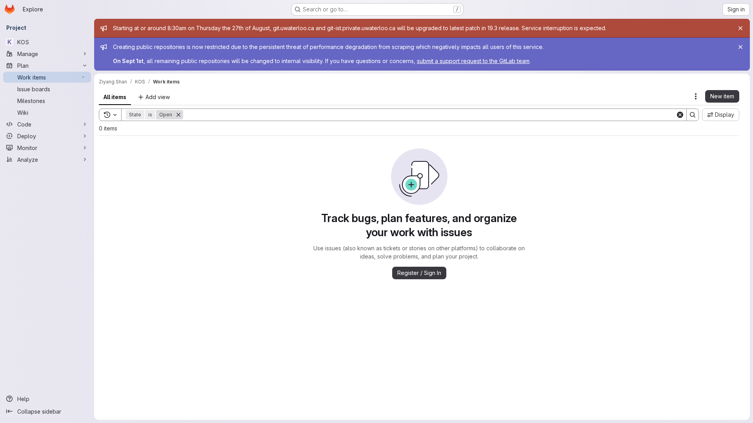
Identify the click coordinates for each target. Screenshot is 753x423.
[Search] (692, 114)
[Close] (740, 28)
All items (115, 97)
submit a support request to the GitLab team (473, 61)
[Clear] (680, 114)
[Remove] (178, 114)
